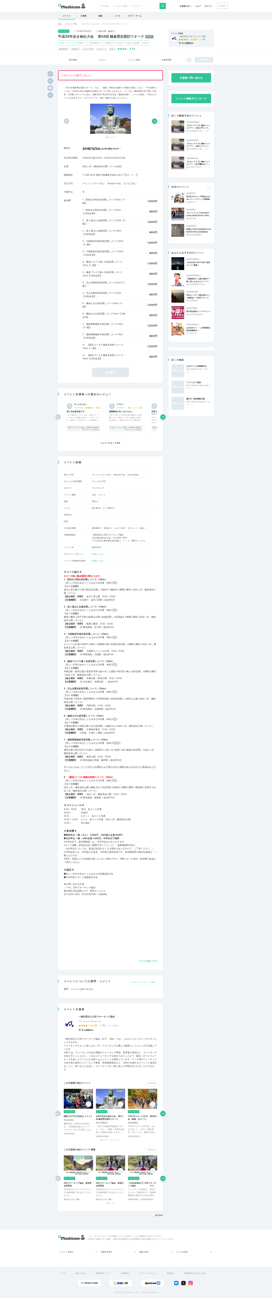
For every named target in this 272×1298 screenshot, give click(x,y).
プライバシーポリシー (148, 1273)
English (222, 6)
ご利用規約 (124, 1273)
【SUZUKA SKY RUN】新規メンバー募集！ (198, 263)
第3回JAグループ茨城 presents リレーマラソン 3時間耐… (198, 197)
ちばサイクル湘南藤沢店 (196, 366)
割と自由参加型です (76, 411)
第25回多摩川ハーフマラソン (198, 311)
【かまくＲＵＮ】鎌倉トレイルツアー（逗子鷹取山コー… (198, 162)
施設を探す (144, 1252)
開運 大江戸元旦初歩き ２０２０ (78, 1116)
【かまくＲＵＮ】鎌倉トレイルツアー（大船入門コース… (198, 126)
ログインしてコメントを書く (144, 982)
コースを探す (182, 1252)
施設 (101, 15)
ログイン (208, 6)
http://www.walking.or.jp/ (90, 1021)
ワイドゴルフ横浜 (193, 382)
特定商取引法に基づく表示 (195, 1273)
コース (118, 15)
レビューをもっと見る (110, 443)
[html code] (50, 95)
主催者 (84, 15)
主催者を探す (106, 1252)
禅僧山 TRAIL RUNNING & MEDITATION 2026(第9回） (198, 230)
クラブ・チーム (135, 15)
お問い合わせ (80, 1273)
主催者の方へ (186, 6)
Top (59, 24)
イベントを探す (66, 1252)
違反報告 (159, 1215)
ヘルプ (198, 6)
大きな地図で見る (148, 961)
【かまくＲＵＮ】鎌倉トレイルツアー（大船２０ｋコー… (198, 144)
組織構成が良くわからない (121, 411)
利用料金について (103, 1273)
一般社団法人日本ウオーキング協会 (192, 36)
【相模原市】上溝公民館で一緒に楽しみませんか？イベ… (198, 280)
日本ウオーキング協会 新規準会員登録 (83, 427)
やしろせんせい (80, 404)
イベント (67, 15)
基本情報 (73, 60)
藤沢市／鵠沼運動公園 (195, 399)
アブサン (120, 404)
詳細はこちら (98, 554)
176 (203, 39)
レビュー (102, 60)
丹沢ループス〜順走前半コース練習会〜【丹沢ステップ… (198, 296)
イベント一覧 (70, 24)
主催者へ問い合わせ (191, 77)
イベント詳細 (134, 60)
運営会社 (170, 1273)
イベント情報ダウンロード (191, 98)
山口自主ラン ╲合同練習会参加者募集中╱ (198, 329)
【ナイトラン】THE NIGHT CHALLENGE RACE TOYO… (198, 214)
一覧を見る (151, 1083)
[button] (107, 137)
